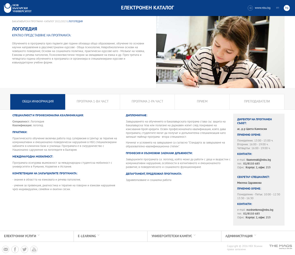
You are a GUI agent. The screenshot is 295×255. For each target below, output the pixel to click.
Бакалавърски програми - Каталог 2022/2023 (39, 21)
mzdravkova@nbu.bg (259, 210)
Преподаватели (257, 102)
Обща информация (38, 102)
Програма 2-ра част (147, 102)
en (277, 8)
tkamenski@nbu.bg (258, 160)
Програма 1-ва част (93, 102)
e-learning (87, 236)
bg (286, 8)
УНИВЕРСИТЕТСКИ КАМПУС (172, 236)
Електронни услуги (20, 236)
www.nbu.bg (260, 8)
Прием (202, 102)
